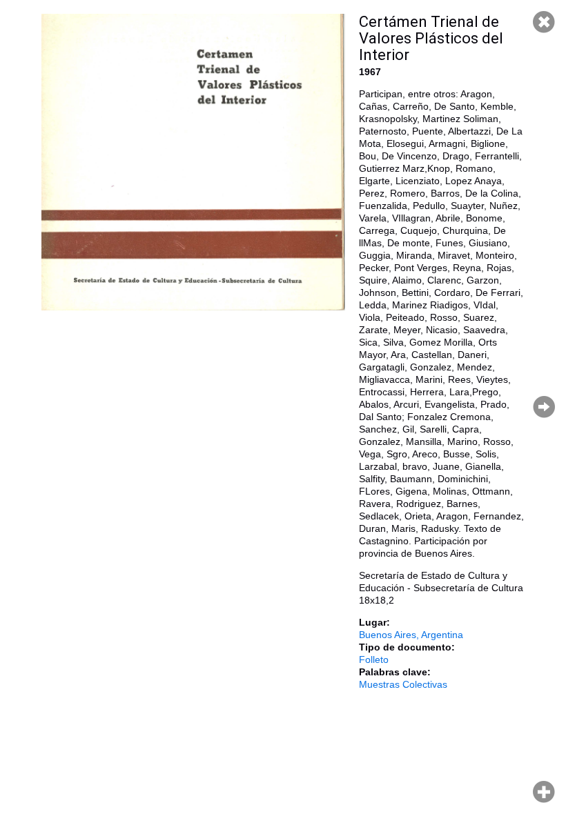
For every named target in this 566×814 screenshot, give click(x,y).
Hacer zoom (544, 792)
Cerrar (544, 22)
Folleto (374, 659)
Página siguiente (544, 407)
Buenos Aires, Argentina (411, 634)
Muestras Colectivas (403, 684)
